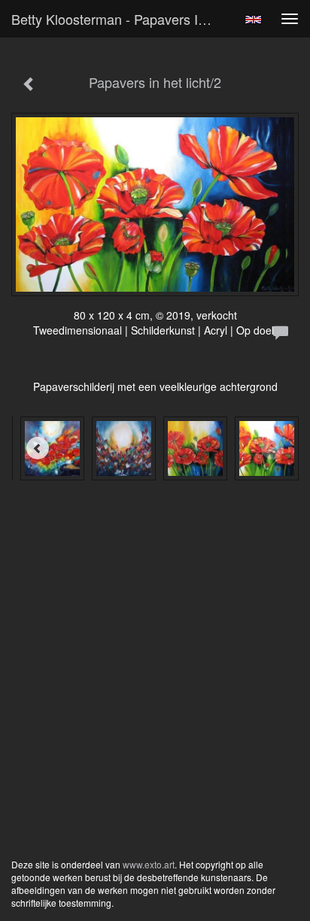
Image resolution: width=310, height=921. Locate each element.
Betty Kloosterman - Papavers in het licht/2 (118, 19)
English (253, 19)
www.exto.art (149, 864)
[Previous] (37, 448)
